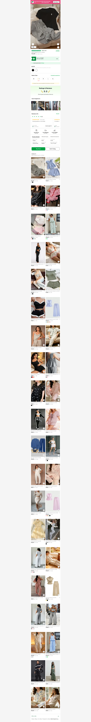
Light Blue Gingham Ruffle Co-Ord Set (52, 654)
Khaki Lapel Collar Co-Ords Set (51, 597)
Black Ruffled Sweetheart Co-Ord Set (37, 319)
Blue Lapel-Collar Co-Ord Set (36, 457)
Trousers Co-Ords (46, 718)
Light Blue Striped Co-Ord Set (51, 179)
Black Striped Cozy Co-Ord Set (57, 718)
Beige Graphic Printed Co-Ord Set (51, 569)
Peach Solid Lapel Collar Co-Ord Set (37, 597)
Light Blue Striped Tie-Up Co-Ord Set (52, 319)
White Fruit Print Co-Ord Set (50, 347)
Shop (36, 718)
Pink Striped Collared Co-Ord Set (51, 402)
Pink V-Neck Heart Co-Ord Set (51, 207)
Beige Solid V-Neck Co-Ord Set (36, 347)
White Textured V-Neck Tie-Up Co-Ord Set (37, 569)
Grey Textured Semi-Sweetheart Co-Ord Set (52, 374)
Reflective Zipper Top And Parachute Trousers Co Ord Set (37, 682)
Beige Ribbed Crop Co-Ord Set (36, 512)
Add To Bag (53, 149)
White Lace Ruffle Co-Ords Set (51, 264)
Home (33, 718)
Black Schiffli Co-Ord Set (35, 374)
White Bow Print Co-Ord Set (35, 654)
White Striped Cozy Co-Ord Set (36, 179)
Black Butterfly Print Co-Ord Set (36, 207)
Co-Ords (40, 718)
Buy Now (38, 149)
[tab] (36, 137)
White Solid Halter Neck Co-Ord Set (52, 457)
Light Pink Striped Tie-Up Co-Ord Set (52, 512)
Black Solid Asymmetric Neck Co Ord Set (37, 264)
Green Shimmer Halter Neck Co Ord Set (52, 682)
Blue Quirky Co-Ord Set (35, 709)
